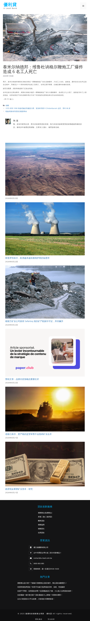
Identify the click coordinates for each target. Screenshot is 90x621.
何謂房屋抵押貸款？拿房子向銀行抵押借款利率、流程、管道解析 (41, 587)
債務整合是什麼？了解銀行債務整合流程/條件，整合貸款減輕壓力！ (42, 583)
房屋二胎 (41, 517)
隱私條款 (38, 619)
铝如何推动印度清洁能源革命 (16, 111)
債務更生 (41, 529)
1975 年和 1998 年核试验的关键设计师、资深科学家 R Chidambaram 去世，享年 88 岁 (38, 108)
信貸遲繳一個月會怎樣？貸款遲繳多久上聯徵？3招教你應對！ (40, 595)
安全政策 (51, 619)
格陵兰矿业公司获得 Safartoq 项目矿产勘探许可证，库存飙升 (34, 321)
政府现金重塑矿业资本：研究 (19, 489)
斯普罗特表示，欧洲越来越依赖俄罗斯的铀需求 (27, 258)
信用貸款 (41, 532)
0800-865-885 (39, 563)
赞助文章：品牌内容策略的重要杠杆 (22, 379)
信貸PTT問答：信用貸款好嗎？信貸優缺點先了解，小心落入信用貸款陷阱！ (45, 591)
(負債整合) (48, 513)
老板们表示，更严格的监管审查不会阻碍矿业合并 (28, 434)
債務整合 (41, 513)
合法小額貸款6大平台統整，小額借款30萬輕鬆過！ (36, 599)
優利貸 (10, 4)
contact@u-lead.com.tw (43, 558)
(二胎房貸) (48, 517)
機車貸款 (41, 521)
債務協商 (41, 525)
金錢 (7, 105)
